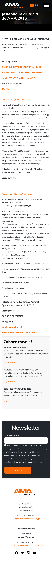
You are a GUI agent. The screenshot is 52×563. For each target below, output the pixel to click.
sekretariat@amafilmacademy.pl (26, 519)
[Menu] (46, 5)
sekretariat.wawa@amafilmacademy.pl (26, 545)
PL (32, 5)
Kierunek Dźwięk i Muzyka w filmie (16, 99)
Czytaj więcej (9, 362)
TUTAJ (14, 178)
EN (36, 5)
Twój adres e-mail (11, 436)
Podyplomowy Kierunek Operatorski (17, 194)
